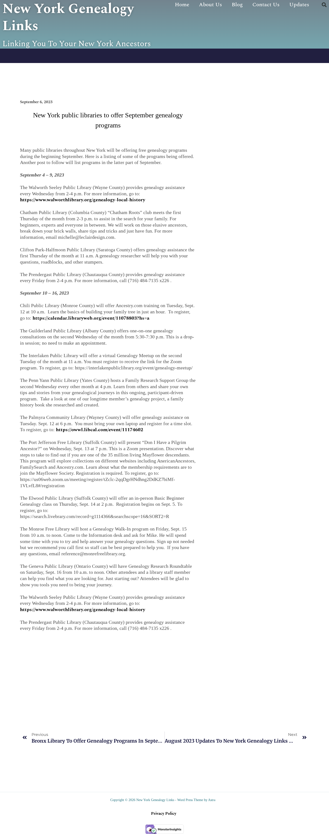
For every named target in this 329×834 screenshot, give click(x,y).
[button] (324, 5)
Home (182, 5)
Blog (237, 5)
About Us (210, 5)
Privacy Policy (163, 813)
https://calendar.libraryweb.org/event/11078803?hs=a (91, 318)
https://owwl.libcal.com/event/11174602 (99, 429)
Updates (299, 5)
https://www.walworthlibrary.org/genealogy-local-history (82, 199)
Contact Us (266, 5)
